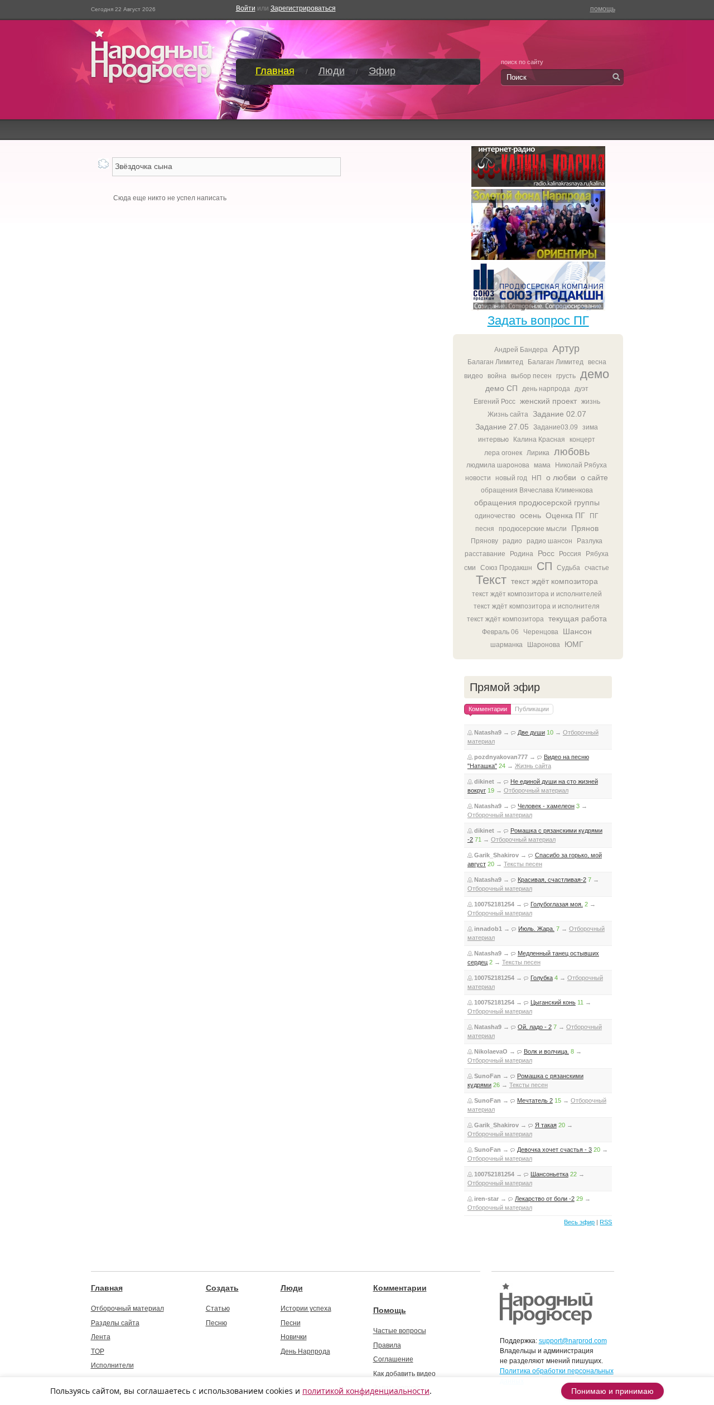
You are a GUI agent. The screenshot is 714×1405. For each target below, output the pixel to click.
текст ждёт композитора (554, 581)
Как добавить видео (404, 1374)
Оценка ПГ (565, 515)
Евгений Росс (494, 401)
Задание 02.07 (559, 413)
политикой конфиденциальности (366, 1390)
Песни (291, 1323)
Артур (566, 348)
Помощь (389, 1310)
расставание (485, 554)
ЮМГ (574, 644)
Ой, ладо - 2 (535, 1026)
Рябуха (597, 554)
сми (470, 568)
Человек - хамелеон (546, 806)
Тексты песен (523, 864)
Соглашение (393, 1359)
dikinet (484, 781)
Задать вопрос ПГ (538, 320)
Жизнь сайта (508, 414)
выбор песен (531, 376)
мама (542, 465)
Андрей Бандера (521, 350)
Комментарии (400, 1287)
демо (594, 374)
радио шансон (549, 541)
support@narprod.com (573, 1341)
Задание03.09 (555, 427)
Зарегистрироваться (303, 8)
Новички (294, 1337)
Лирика (538, 453)
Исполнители (112, 1365)
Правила (387, 1345)
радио (512, 541)
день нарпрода (546, 389)
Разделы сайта (115, 1323)
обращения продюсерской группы (537, 502)
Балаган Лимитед (495, 362)
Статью (218, 1308)
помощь (602, 9)
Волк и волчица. (546, 1051)
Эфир (382, 70)
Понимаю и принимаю (612, 1391)
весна (597, 362)
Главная (275, 70)
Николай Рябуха (581, 465)
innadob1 (488, 928)
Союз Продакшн (506, 568)
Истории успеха (306, 1308)
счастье (597, 568)
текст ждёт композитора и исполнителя (537, 606)
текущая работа (577, 618)
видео (473, 376)
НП (537, 478)
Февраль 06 (500, 632)
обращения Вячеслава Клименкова (537, 490)
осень (530, 515)
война (497, 376)
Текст (491, 580)
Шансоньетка (549, 1174)
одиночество (495, 516)
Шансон (577, 631)
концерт (582, 439)
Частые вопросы (399, 1331)
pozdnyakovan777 (501, 757)
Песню (216, 1323)
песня (484, 529)
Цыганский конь (553, 1002)
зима (590, 427)
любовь (572, 451)
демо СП (501, 388)
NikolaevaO (491, 1051)
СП (544, 566)
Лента (100, 1337)
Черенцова (540, 632)
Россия (570, 554)
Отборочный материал (536, 790)
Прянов (585, 528)
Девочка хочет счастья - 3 (554, 1149)
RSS (606, 1222)
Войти (245, 8)
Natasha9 (487, 732)
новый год (511, 478)
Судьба (568, 568)
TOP (97, 1351)
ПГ (594, 516)
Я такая (546, 1125)
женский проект (548, 401)
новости (478, 478)
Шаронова (543, 645)
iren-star (486, 1198)
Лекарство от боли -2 (545, 1198)
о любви (561, 477)
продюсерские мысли (533, 529)
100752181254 (494, 904)
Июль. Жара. (536, 928)
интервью (493, 439)
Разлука (589, 541)
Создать (222, 1287)
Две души (531, 732)
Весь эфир (579, 1222)
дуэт (581, 389)
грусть (566, 376)
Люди (332, 70)
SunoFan (487, 1076)
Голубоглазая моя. (556, 904)
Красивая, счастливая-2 (552, 879)
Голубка (541, 977)
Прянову (484, 541)
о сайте (594, 477)
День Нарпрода (305, 1351)
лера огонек (503, 453)
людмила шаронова (497, 465)
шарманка (506, 645)
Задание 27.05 (502, 426)
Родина (521, 554)
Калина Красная (539, 439)
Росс (546, 553)
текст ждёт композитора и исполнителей (537, 594)
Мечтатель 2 (535, 1100)
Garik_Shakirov (496, 855)
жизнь (590, 401)
